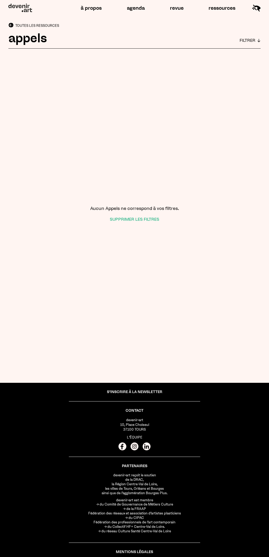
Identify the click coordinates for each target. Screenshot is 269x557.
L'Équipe (134, 437)
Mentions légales (134, 552)
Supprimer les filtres (134, 219)
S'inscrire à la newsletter (134, 392)
